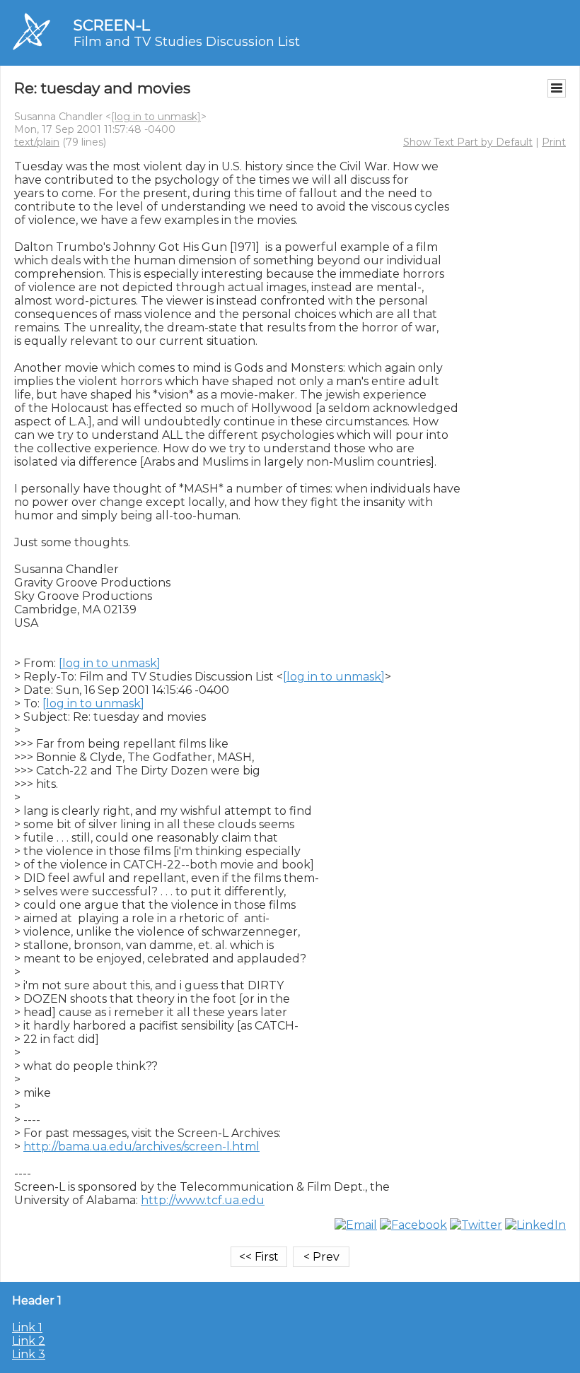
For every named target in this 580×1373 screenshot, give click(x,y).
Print (554, 142)
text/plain (36, 142)
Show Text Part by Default (468, 142)
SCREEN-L (112, 25)
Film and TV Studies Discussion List (187, 41)
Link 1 (27, 1327)
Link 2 (28, 1341)
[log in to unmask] (156, 116)
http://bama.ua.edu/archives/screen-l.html (141, 1146)
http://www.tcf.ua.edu (203, 1200)
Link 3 (28, 1354)
